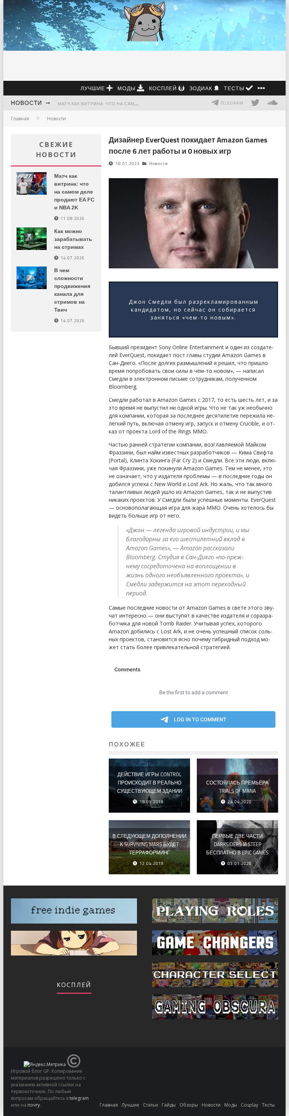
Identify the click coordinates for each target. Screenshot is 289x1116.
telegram (79, 1098)
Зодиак (201, 88)
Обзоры (188, 1105)
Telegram (231, 103)
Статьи (150, 1105)
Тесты (235, 88)
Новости (26, 102)
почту (33, 1105)
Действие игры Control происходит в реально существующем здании (149, 783)
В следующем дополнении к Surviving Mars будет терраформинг (149, 844)
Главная (20, 118)
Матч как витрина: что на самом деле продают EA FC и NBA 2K (136, 104)
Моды (127, 88)
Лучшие (93, 88)
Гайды (169, 1105)
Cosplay (249, 1105)
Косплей (163, 88)
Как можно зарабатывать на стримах (73, 239)
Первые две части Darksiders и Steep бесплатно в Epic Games (237, 844)
